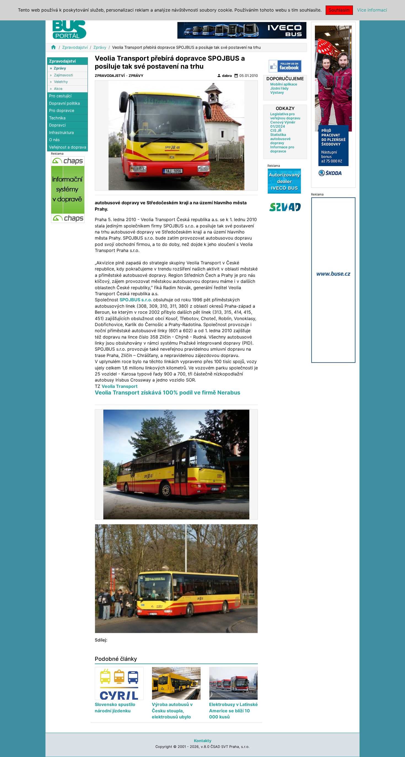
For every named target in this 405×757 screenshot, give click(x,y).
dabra (224, 75)
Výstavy (277, 92)
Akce (58, 89)
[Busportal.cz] (69, 28)
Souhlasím (339, 10)
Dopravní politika (64, 103)
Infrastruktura (61, 132)
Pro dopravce (61, 110)
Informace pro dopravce (282, 149)
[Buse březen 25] (333, 280)
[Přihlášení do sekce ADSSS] (285, 207)
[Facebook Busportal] (285, 66)
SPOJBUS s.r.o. (136, 299)
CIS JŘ (275, 130)
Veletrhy (61, 82)
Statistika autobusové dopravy (280, 139)
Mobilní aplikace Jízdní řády (283, 86)
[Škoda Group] (333, 104)
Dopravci (57, 125)
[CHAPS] (68, 189)
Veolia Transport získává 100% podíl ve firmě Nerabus (167, 392)
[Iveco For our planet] (242, 30)
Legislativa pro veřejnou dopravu (285, 116)
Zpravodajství (75, 47)
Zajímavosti (63, 75)
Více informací (372, 10)
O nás (54, 140)
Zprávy (99, 47)
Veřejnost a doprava (67, 147)
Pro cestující (60, 95)
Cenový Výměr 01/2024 (282, 124)
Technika (57, 118)
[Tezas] (284, 181)
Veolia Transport (119, 386)
